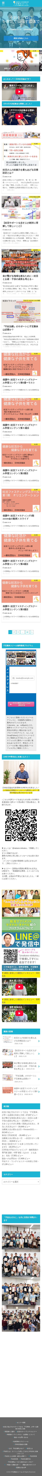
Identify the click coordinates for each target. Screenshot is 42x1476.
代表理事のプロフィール (20, 1441)
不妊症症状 (14, 1459)
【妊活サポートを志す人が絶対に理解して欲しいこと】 (25, 1053)
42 (27, 632)
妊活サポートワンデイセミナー (27, 1431)
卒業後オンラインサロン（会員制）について (21, 1434)
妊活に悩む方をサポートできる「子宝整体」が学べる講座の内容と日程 (20, 1427)
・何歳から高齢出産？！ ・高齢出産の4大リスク (20, 1464)
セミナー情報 (21, 1422)
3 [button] (17, 72)
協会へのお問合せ (9, 1158)
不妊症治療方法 (26, 1459)
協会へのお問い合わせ (21, 1437)
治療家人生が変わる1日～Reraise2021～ (19, 1129)
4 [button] (19, 72)
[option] (21, 60)
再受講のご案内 (9, 1431)
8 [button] (30, 72)
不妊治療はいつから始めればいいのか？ (20, 1462)
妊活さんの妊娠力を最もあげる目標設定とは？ (25, 1041)
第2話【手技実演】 (10, 1135)
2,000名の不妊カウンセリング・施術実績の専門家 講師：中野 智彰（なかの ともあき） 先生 (20, 1152)
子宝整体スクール (16, 1472)
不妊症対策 (33, 1456)
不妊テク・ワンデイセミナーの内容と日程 (19, 1161)
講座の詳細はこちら (21, 38)
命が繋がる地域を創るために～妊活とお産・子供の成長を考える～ (25, 1066)
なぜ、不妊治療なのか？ (16, 1448)
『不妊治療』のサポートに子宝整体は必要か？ (25, 1079)
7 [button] (27, 72)
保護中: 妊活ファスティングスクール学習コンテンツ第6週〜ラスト (25, 1091)
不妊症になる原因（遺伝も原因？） (16, 1456)
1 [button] (12, 72)
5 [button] (22, 72)
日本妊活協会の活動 (21, 1444)
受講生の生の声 (21, 1467)
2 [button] (14, 72)
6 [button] (24, 72)
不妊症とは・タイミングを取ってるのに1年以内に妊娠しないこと (21, 1452)
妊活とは (30, 1448)
